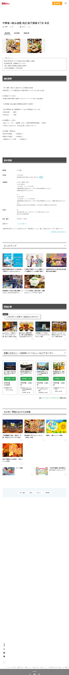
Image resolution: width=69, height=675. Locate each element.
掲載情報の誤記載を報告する (58, 232)
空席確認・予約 (10, 378)
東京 (31, 492)
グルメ (39, 492)
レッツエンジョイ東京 (11, 667)
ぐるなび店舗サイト (22, 223)
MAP (41, 177)
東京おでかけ (36, 667)
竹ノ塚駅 (22, 492)
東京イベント (44, 667)
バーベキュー (46, 398)
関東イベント (28, 667)
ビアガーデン (55, 398)
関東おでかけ (20, 667)
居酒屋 (47, 492)
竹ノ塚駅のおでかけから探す (54, 667)
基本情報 (8, 160)
